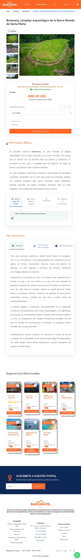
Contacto (64, 533)
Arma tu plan (64, 527)
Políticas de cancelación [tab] (62, 201)
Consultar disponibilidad (40, 131)
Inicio (8, 11)
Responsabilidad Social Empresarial (17, 530)
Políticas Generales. (17, 542)
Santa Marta (26, 11)
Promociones (64, 539)
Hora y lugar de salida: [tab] (16, 201)
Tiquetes (66, 4)
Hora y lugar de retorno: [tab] (31, 201)
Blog (64, 536)
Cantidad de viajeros (17, 107)
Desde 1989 (36, 550)
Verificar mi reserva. (64, 530)
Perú (55, 4)
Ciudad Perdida (42, 4)
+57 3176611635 (41, 531)
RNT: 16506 (40, 540)
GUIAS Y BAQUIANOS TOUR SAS (17, 525)
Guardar (13, 31)
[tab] (16, 245)
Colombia (27, 4)
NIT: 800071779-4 (40, 537)
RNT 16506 (26, 550)
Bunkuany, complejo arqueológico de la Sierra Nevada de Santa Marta (55, 11)
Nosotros (17, 534)
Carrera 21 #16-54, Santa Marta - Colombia (41, 527)
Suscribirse (38, 486)
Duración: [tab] (46, 201)
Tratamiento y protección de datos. (17, 538)
